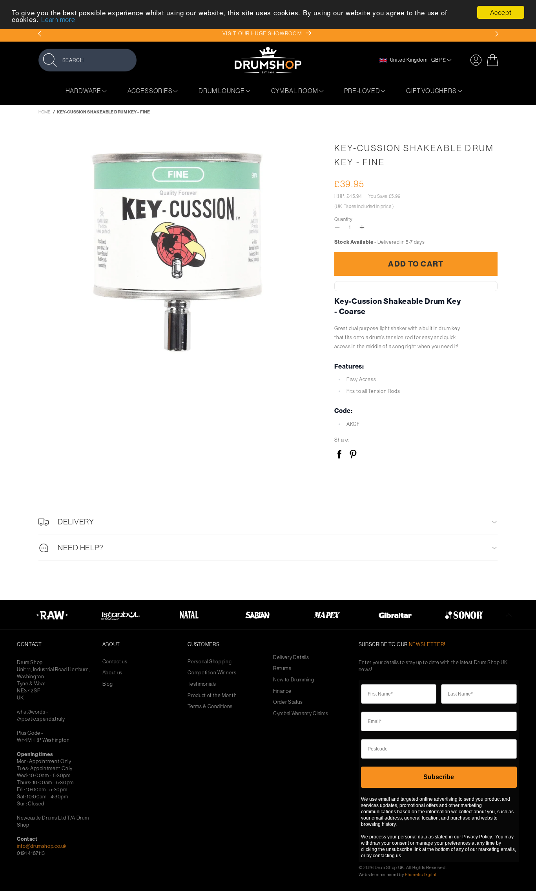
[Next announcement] (496, 33)
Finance (282, 691)
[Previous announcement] (39, 33)
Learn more (58, 20)
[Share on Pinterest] (353, 454)
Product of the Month (212, 695)
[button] (87, 60)
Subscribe (438, 777)
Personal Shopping (210, 662)
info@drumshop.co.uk (41, 846)
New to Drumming (293, 680)
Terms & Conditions (210, 706)
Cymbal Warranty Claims (300, 713)
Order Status (288, 702)
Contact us (115, 662)
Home (44, 112)
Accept (501, 12)
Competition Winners (212, 673)
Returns (282, 668)
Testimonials (202, 684)
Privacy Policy (477, 837)
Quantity (343, 219)
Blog (107, 684)
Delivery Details (291, 657)
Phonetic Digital (420, 874)
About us (112, 673)
